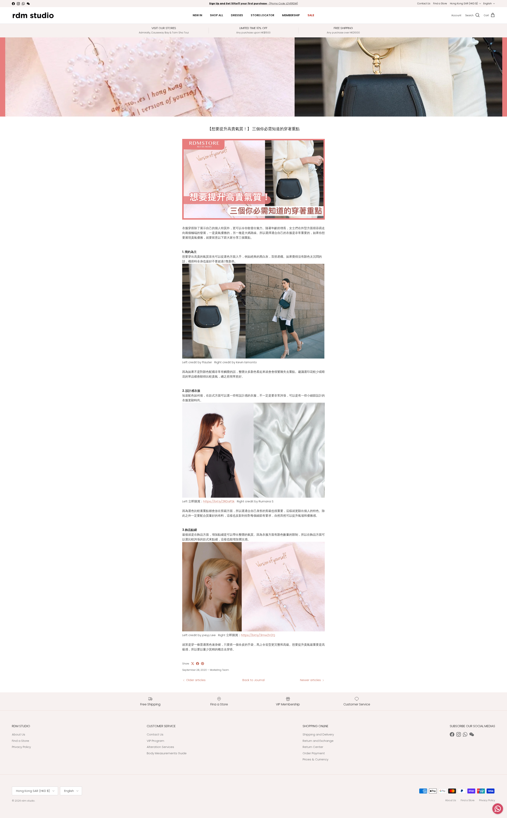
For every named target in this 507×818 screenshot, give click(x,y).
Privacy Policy (21, 747)
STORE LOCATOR (262, 15)
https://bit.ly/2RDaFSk (218, 501)
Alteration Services (160, 747)
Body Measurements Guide (167, 753)
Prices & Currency (315, 759)
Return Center (313, 747)
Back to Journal (253, 680)
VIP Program (155, 741)
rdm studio (28, 800)
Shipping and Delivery (318, 734)
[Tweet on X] (192, 663)
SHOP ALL (216, 15)
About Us (18, 734)
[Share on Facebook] (197, 663)
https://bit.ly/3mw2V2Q (258, 635)
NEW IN (197, 15)
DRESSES (237, 15)
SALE (311, 15)
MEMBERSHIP (291, 15)
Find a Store (440, 3)
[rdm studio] (33, 15)
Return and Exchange (318, 741)
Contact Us (423, 3)
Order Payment (314, 753)
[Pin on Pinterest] (202, 663)
